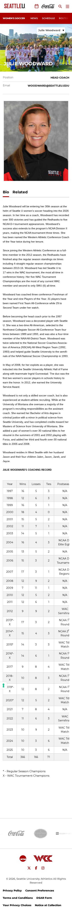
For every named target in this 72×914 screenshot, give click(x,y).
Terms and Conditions (18, 898)
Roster (63, 18)
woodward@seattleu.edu (48, 85)
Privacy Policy (12, 890)
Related (20, 192)
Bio (6, 192)
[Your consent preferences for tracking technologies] (3, 685)
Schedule (48, 18)
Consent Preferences (39, 890)
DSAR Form (44, 898)
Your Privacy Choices (17, 905)
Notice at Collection (48, 905)
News (34, 18)
